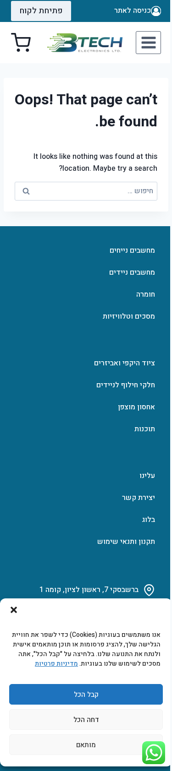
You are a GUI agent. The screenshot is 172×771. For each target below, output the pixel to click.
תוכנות (144, 429)
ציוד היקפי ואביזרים (124, 363)
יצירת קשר (138, 497)
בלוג (148, 519)
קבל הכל (86, 695)
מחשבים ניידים (132, 272)
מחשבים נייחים (132, 250)
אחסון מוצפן (136, 407)
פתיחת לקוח (41, 11)
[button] (13, 609)
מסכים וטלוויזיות (129, 316)
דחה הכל (86, 720)
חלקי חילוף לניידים (125, 385)
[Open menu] (148, 42)
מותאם (86, 745)
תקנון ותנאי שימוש (126, 541)
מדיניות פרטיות (56, 663)
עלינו (147, 475)
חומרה (145, 294)
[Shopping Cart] (21, 43)
